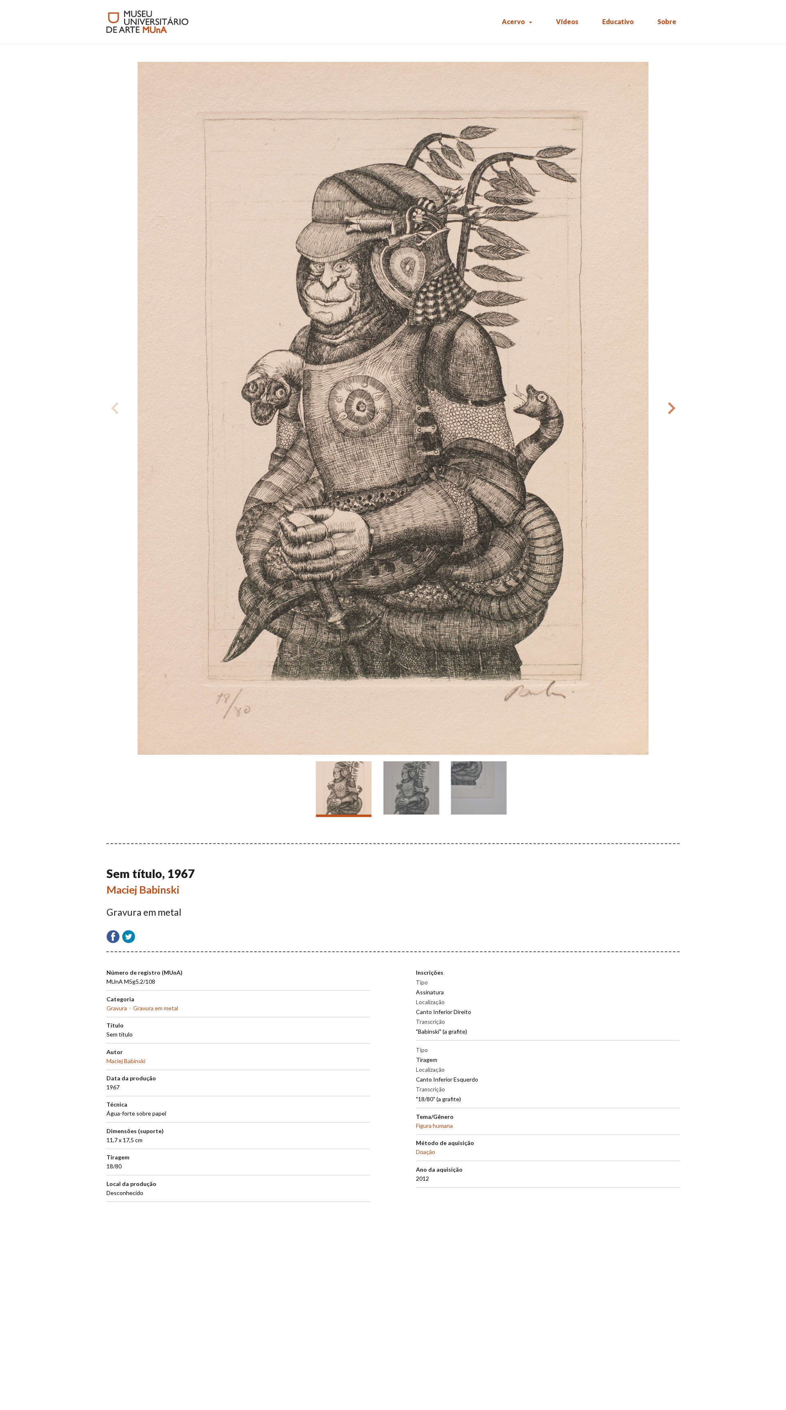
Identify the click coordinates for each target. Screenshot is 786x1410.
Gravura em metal (155, 1008)
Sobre (666, 21)
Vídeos (567, 21)
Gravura (116, 1008)
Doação (425, 1151)
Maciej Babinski (142, 889)
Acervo (513, 21)
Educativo (618, 21)
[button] (669, 408)
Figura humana (434, 1125)
